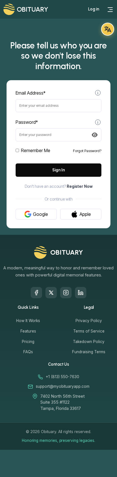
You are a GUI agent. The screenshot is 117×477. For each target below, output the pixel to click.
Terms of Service (89, 331)
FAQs (28, 352)
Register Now (80, 186)
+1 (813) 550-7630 (62, 376)
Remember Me (35, 150)
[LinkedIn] (80, 292)
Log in (93, 9)
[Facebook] (36, 292)
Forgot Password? (87, 151)
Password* (27, 122)
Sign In (58, 170)
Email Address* (30, 93)
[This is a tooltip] (98, 93)
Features (28, 331)
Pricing (28, 341)
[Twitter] (51, 292)
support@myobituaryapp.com (62, 386)
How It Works (28, 320)
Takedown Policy (89, 341)
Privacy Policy (89, 320)
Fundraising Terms (88, 352)
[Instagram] (66, 292)
